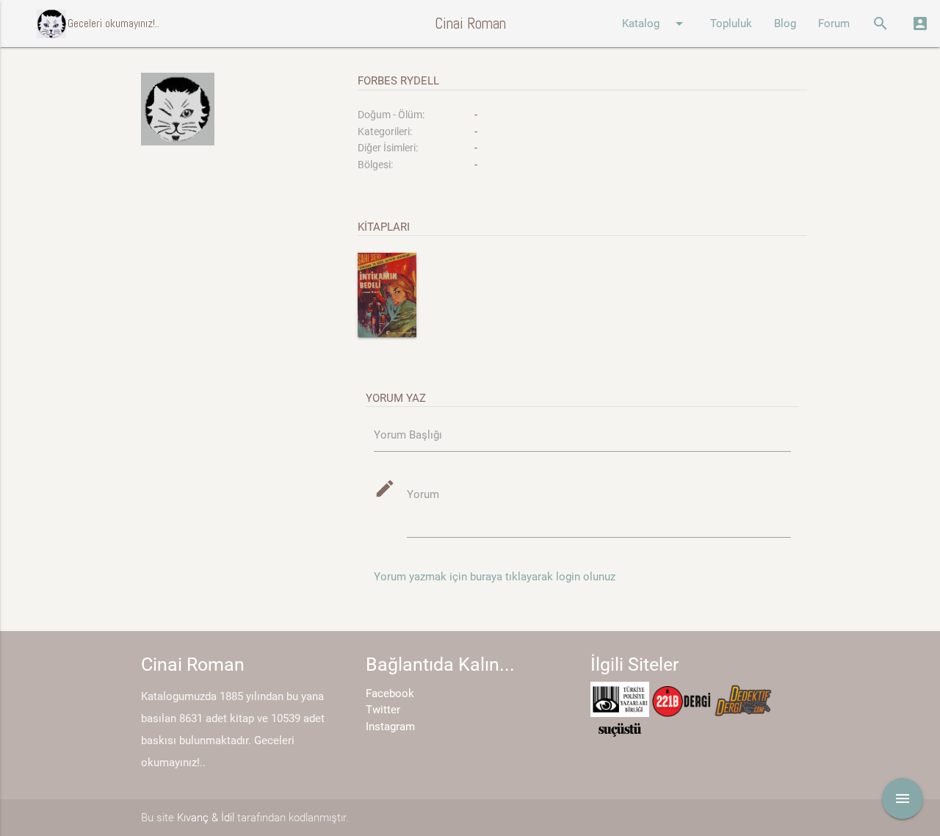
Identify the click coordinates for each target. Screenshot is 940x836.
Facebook (390, 693)
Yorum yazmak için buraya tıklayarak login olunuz (494, 576)
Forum (834, 23)
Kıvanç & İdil (205, 817)
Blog (785, 23)
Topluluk (731, 23)
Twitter (383, 709)
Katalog (655, 23)
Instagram (390, 726)
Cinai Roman (470, 23)
